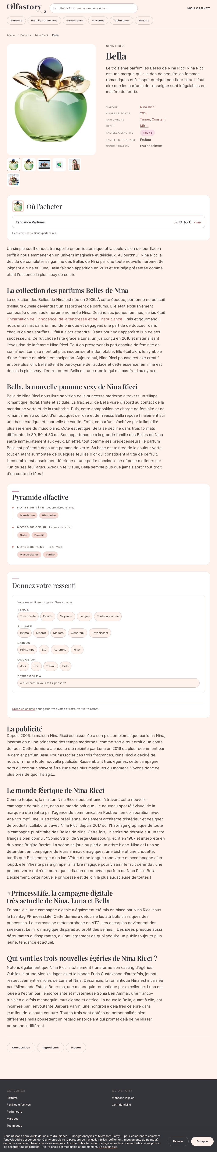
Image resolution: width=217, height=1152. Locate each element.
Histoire (144, 20)
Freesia (39, 535)
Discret (41, 632)
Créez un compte (23, 708)
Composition (21, 1047)
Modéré (58, 632)
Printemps (27, 649)
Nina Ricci (41, 35)
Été (44, 649)
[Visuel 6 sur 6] (13, 180)
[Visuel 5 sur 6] (74, 164)
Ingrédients (50, 1047)
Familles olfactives (44, 20)
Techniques (121, 20)
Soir (36, 666)
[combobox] (94, 8)
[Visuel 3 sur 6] (44, 164)
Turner (145, 119)
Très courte (28, 616)
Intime (24, 632)
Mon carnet (198, 8)
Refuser (178, 1141)
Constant (159, 119)
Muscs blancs (29, 554)
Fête (65, 666)
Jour (23, 666)
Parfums (16, 20)
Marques (98, 20)
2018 (143, 113)
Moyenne (66, 616)
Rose (23, 535)
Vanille (50, 554)
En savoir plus (108, 1146)
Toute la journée (108, 616)
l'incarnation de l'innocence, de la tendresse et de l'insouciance (64, 319)
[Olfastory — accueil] (26, 8)
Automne (60, 649)
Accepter (202, 1141)
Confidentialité (121, 1104)
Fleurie (147, 132)
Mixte (144, 126)
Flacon (76, 1047)
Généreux (77, 632)
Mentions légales (123, 1097)
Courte (48, 616)
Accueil (11, 35)
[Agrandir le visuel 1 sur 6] (51, 99)
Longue (84, 616)
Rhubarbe (49, 515)
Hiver (77, 649)
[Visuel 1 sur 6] (13, 164)
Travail (50, 666)
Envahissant (100, 632)
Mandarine (27, 515)
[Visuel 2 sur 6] (29, 164)
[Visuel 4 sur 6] (59, 164)
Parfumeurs (74, 20)
